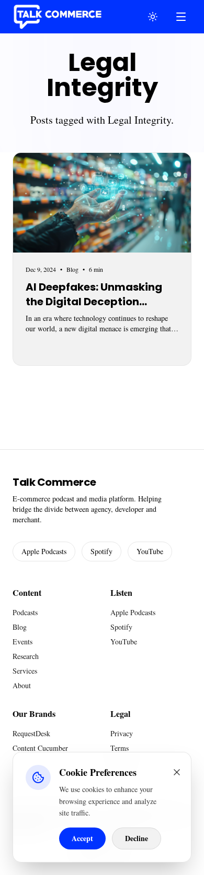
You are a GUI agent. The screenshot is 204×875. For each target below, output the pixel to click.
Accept (82, 838)
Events (22, 641)
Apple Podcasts (43, 551)
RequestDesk (31, 733)
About (22, 685)
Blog (20, 627)
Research (26, 656)
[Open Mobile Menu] (181, 16)
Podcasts (25, 612)
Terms (119, 748)
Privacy (121, 733)
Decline (136, 838)
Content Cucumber (40, 748)
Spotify (101, 551)
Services (25, 671)
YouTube (150, 551)
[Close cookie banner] (176, 772)
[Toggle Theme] (152, 16)
